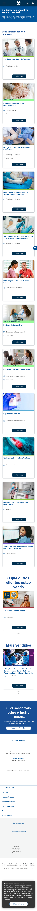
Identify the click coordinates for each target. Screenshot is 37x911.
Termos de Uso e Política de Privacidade (18, 864)
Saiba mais (19, 76)
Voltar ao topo (19, 740)
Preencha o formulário (18, 728)
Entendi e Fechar (18, 904)
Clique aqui (15, 846)
